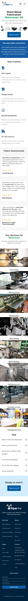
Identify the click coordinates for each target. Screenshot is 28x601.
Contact (17, 544)
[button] (20, 3)
